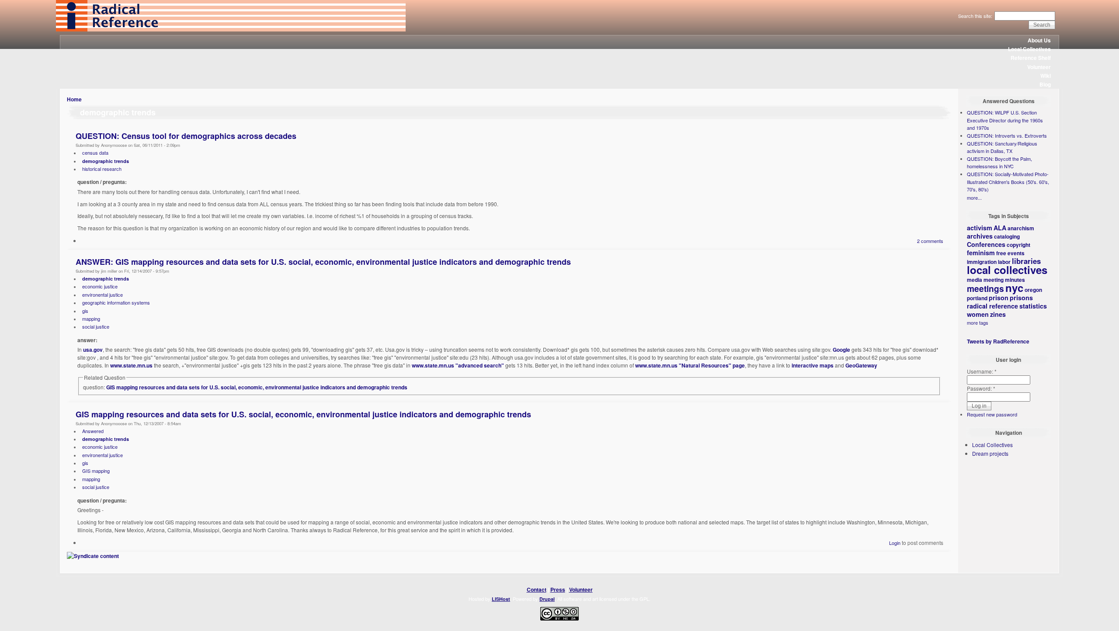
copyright (1018, 245)
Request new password (992, 414)
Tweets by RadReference (998, 341)
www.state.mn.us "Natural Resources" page (690, 365)
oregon (1033, 290)
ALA (1000, 227)
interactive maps (813, 365)
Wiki (1045, 76)
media (974, 280)
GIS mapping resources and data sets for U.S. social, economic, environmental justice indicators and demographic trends (256, 387)
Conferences (986, 244)
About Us (1039, 40)
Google (841, 350)
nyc (1014, 287)
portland (977, 298)
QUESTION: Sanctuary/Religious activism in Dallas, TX (1002, 147)
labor (1004, 262)
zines (998, 314)
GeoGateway (861, 365)
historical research (102, 168)
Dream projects (990, 453)
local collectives (1007, 269)
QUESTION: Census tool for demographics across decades (186, 136)
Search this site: (976, 15)
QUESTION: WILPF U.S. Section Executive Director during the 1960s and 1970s (1005, 120)
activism (979, 227)
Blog (1045, 84)
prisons (1021, 297)
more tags (977, 322)
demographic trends (105, 161)
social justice (95, 326)
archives (980, 236)
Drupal (547, 599)
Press (557, 589)
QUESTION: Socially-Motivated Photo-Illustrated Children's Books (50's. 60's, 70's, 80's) (1008, 181)
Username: (982, 371)
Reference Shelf (1031, 58)
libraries (1026, 261)
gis (85, 310)
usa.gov (93, 350)
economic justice (100, 286)
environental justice (102, 294)
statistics (1033, 306)
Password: (981, 388)
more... (974, 197)
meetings (985, 288)
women (978, 314)
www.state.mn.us (131, 365)
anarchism (1021, 228)
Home (74, 99)
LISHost (501, 599)
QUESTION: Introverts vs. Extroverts (1007, 135)
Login (894, 542)
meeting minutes (1004, 280)
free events (1010, 253)
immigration (982, 262)
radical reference (992, 306)
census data (95, 152)
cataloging (1007, 236)
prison (998, 297)
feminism (981, 252)
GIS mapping (96, 470)
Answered (93, 430)
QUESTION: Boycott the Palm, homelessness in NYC (999, 162)
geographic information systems (116, 302)
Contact (536, 589)
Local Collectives (1029, 49)
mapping (91, 318)
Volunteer (1039, 67)
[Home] (231, 29)
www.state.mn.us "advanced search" (458, 365)
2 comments (930, 240)
